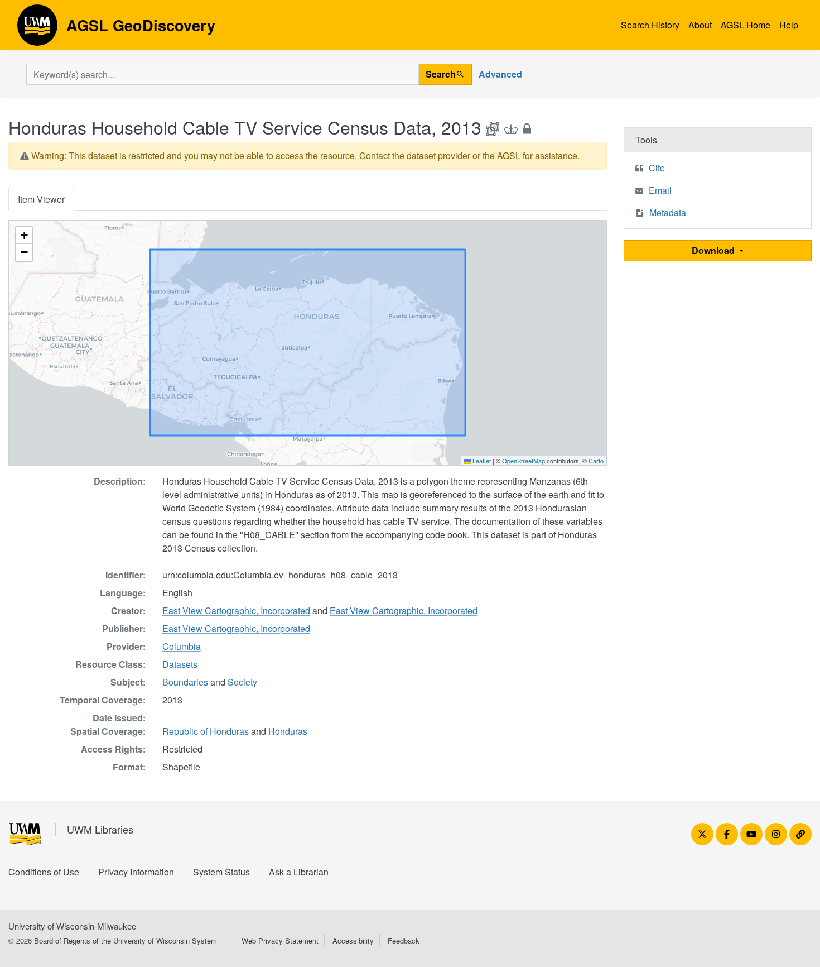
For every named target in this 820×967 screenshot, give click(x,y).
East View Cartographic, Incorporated (236, 610)
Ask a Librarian (299, 871)
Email (660, 190)
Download (714, 250)
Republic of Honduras (205, 731)
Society (242, 682)
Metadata (667, 212)
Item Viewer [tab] (41, 199)
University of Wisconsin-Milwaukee (72, 926)
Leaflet (481, 460)
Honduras (287, 731)
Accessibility (353, 940)
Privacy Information (136, 871)
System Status (221, 871)
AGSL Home (745, 24)
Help (788, 24)
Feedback (403, 940)
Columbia (181, 646)
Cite (657, 167)
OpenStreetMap (523, 460)
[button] (24, 235)
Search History (650, 24)
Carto (596, 460)
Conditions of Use (43, 871)
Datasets (179, 664)
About (700, 24)
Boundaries (185, 682)
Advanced (500, 74)
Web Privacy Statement (280, 940)
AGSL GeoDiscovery (37, 29)
